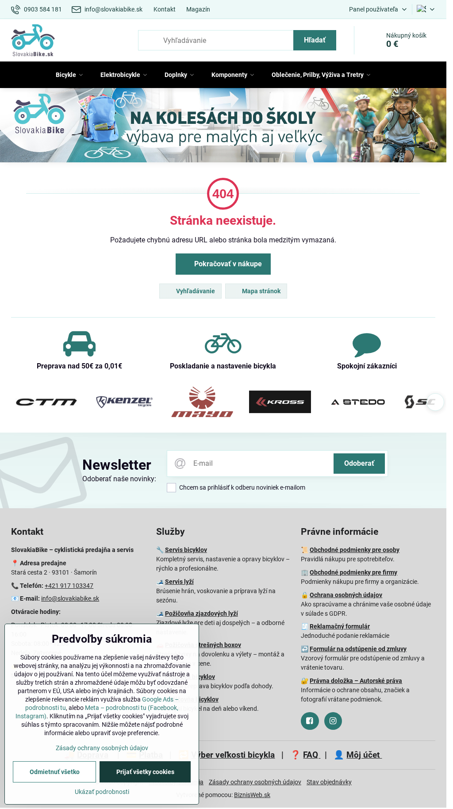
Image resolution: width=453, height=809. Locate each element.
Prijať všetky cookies (145, 771)
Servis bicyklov (186, 549)
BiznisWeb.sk (252, 794)
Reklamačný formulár (340, 626)
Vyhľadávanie (195, 291)
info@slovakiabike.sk (70, 598)
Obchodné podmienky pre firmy (353, 572)
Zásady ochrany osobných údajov (255, 782)
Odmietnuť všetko (55, 771)
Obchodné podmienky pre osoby (354, 549)
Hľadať (315, 40)
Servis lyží (179, 581)
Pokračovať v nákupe (227, 264)
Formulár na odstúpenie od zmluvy (358, 648)
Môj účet (364, 755)
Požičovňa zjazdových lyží (201, 613)
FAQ (311, 755)
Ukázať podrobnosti (102, 791)
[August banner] (223, 126)
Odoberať (359, 463)
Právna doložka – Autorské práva (356, 680)
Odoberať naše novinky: (119, 479)
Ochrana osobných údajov (346, 594)
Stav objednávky (329, 782)
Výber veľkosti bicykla (233, 755)
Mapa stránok (260, 291)
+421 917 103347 (69, 585)
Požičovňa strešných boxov (203, 644)
